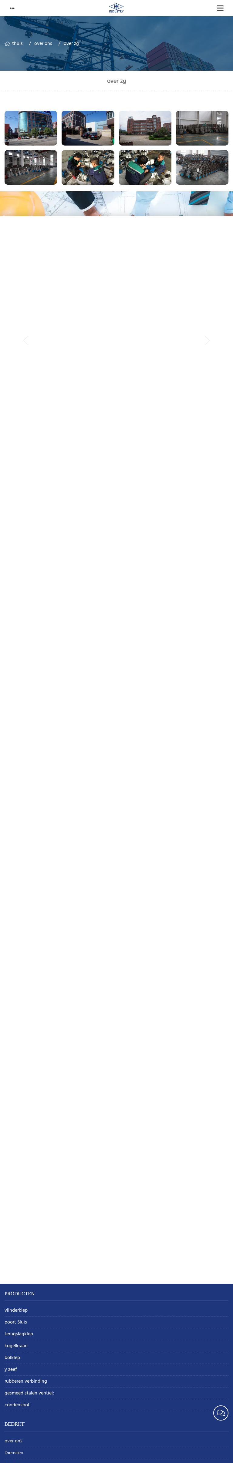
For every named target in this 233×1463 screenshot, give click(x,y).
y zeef (11, 1370)
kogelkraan (16, 1346)
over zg (71, 43)
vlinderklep (16, 1310)
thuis (17, 43)
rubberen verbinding (26, 1381)
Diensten (14, 1453)
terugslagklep (19, 1334)
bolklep (12, 1358)
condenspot (17, 1405)
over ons (43, 43)
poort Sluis (16, 1322)
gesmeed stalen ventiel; (29, 1393)
